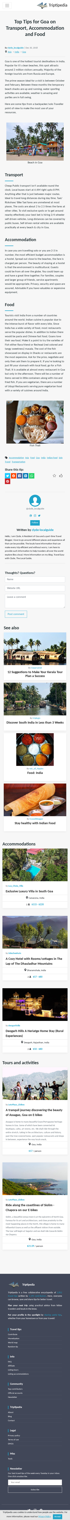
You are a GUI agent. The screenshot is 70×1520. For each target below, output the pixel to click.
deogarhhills (14, 1026)
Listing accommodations (18, 1374)
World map (13, 1343)
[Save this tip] (54, 475)
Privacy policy (14, 1436)
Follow (35, 522)
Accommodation (16, 458)
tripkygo (36, 718)
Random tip (13, 1347)
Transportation (18, 462)
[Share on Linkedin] (25, 476)
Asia (10, 52)
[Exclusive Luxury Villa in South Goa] (35, 865)
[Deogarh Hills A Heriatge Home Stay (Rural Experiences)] (35, 1004)
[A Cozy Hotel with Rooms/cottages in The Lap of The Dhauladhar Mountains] (35, 932)
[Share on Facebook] (19, 476)
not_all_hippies (36, 769)
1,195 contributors (37, 1296)
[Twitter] (39, 515)
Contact (11, 1421)
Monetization (13, 1339)
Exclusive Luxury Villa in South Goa (29, 891)
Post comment (16, 614)
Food (32, 458)
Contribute (12, 1334)
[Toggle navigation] (7, 5)
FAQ (10, 1362)
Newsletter (12, 1397)
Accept (57, 1517)
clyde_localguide (16, 48)
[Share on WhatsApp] (31, 476)
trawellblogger (36, 819)
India (17, 52)
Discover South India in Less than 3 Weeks (35, 722)
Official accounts (15, 1393)
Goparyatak (36, 668)
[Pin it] (7, 481)
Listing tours (13, 1370)
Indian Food (52, 458)
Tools (10, 1459)
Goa (24, 52)
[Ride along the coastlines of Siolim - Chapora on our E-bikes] (35, 1178)
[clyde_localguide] (35, 500)
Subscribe (35, 1490)
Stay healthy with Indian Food (35, 823)
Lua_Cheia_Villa (15, 886)
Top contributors (15, 1389)
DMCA (11, 1444)
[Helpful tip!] (61, 475)
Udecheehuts (14, 953)
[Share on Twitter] (7, 476)
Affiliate (11, 1366)
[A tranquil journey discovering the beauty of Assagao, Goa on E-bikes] (35, 1083)
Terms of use (13, 1440)
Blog (10, 1416)
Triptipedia (57, 5)
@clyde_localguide (35, 509)
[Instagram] (35, 515)
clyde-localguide (43, 530)
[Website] (30, 515)
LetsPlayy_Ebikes (16, 1105)
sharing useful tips (52, 1315)
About (10, 1412)
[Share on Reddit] (13, 476)
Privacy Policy (44, 1517)
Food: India (35, 773)
